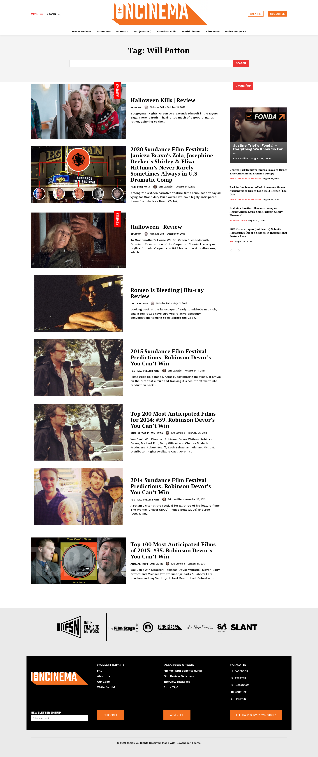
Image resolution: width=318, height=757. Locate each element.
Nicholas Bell (157, 107)
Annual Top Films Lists (146, 433)
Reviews (136, 107)
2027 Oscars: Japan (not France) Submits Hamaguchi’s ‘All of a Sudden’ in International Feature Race (258, 232)
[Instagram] (232, 685)
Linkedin (240, 699)
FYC (232, 241)
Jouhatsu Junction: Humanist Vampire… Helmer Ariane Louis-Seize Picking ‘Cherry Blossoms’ (256, 211)
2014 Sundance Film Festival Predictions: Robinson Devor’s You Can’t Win (170, 486)
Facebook (241, 671)
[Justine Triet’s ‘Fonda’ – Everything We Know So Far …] (258, 124)
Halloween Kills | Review (162, 100)
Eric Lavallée (166, 186)
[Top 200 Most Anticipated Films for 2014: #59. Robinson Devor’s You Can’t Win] (78, 432)
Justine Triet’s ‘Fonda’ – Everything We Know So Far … (258, 149)
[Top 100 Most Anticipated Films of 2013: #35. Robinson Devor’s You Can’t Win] (78, 560)
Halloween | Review (156, 226)
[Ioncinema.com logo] (59, 678)
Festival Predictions (145, 370)
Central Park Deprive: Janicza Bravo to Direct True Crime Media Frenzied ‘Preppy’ (258, 171)
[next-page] (238, 251)
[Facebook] (232, 671)
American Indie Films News (245, 178)
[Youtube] (232, 692)
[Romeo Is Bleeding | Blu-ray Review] (78, 303)
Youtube (241, 692)
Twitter (240, 678)
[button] (54, 14)
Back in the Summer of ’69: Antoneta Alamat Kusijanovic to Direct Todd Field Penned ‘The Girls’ (258, 190)
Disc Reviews (139, 303)
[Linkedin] (232, 699)
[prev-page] (232, 251)
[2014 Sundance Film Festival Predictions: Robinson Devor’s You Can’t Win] (78, 496)
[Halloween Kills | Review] (78, 110)
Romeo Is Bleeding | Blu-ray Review (167, 293)
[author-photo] (146, 107)
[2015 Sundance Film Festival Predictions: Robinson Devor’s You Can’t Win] (78, 367)
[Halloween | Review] (78, 239)
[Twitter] (232, 678)
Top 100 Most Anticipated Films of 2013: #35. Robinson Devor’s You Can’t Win (173, 550)
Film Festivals (140, 187)
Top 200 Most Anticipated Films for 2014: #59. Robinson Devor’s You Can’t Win (173, 419)
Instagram (242, 685)
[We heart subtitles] (159, 13)
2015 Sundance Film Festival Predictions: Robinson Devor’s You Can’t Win (170, 357)
